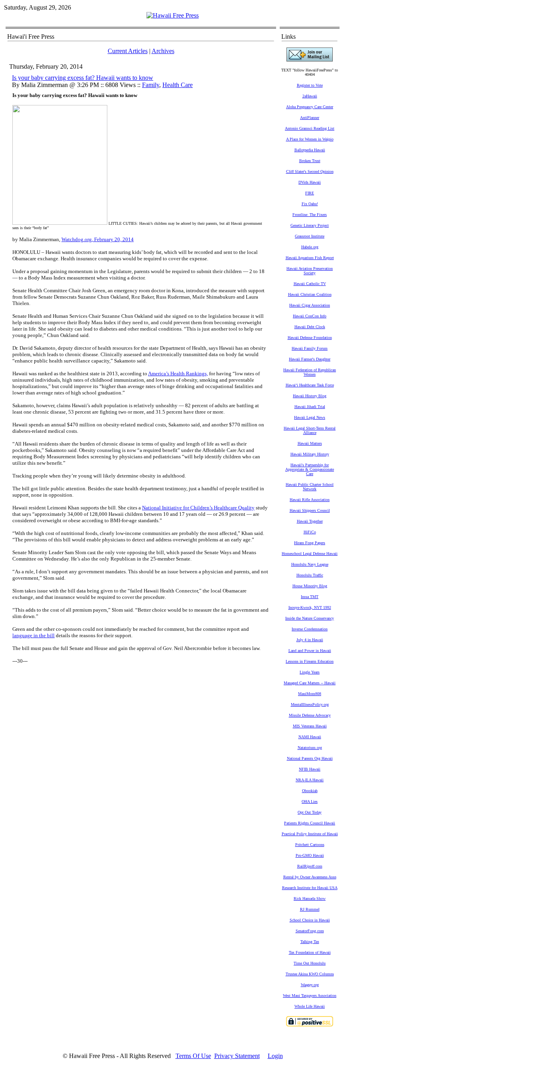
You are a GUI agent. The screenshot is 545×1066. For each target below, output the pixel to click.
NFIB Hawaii (309, 769)
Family (150, 84)
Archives (163, 51)
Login (275, 1055)
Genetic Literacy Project (309, 225)
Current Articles (128, 51)
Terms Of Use (193, 1055)
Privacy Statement (237, 1055)
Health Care (177, 84)
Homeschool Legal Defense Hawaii (310, 553)
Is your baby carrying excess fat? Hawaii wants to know (82, 77)
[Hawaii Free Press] (172, 15)
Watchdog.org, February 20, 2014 (97, 239)
